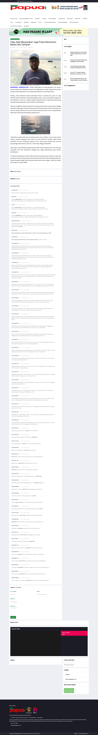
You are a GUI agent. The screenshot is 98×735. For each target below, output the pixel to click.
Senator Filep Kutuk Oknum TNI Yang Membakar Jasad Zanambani (78, 79)
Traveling (26, 26)
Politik (40, 22)
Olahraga (85, 18)
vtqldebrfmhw (18, 199)
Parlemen (26, 22)
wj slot (34, 495)
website (12, 598)
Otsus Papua (18, 22)
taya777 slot (22, 515)
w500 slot (13, 469)
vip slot (24, 443)
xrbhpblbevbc (18, 215)
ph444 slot (13, 521)
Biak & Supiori (13, 18)
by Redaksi (13, 47)
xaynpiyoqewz (18, 207)
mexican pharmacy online (32, 239)
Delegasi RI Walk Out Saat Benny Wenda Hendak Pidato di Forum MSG (78, 53)
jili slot (27, 430)
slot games (20, 528)
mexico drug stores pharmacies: (18, 239)
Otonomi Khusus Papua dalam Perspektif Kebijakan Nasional (78, 66)
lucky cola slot (19, 502)
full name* (13, 591)
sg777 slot (25, 489)
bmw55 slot (37, 482)
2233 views (30, 47)
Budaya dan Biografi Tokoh (26, 18)
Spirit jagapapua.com (71, 679)
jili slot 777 (13, 456)
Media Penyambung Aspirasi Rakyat (24, 1)
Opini (11, 22)
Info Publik (70, 18)
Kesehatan (77, 18)
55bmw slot (34, 437)
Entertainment (52, 18)
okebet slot (32, 541)
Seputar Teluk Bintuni (16, 26)
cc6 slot (40, 508)
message (12, 606)
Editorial (37, 18)
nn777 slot (26, 450)
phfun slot (39, 476)
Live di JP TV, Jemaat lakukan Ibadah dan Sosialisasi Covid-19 (78, 73)
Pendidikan (33, 22)
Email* (38, 591)
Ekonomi (44, 18)
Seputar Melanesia (62, 22)
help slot (29, 547)
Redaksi (68, 674)
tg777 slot (21, 463)
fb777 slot (23, 534)
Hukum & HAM (62, 18)
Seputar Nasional (74, 22)
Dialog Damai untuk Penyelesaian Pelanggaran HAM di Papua (78, 60)
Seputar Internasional (50, 22)
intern (21, 226)
